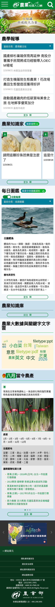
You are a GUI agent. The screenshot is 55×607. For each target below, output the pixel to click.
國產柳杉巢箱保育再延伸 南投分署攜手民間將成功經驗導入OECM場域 (27, 60)
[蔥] (27, 414)
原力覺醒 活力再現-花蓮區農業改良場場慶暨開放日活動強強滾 (28, 502)
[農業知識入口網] (27, 5)
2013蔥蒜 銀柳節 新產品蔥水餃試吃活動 (27, 482)
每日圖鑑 (10, 190)
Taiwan (42, 346)
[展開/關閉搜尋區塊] (50, 4)
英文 (19, 357)
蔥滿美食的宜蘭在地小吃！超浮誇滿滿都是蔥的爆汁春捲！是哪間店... (27, 487)
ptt (5, 341)
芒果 (43, 356)
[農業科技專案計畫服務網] (27, 533)
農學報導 (10, 38)
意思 (10, 352)
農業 (11, 357)
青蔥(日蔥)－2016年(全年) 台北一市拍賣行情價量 (27, 476)
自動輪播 (15, 197)
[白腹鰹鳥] (27, 220)
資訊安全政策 (27, 564)
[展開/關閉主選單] (4, 4)
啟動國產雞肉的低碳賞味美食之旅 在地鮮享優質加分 (26, 100)
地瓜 (4, 344)
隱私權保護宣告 (27, 559)
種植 (4, 347)
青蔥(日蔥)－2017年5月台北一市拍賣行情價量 (28, 495)
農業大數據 (13, 323)
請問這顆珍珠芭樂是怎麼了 (21, 157)
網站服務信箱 (27, 575)
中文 (30, 358)
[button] (8, 551)
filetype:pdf (27, 351)
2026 (42, 359)
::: (54, 35)
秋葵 (43, 351)
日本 (20, 341)
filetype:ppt (43, 341)
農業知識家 (13, 123)
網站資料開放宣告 (27, 569)
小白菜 (15, 345)
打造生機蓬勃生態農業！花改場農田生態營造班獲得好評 (26, 82)
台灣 (27, 345)
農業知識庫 (13, 305)
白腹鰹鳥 (8, 238)
